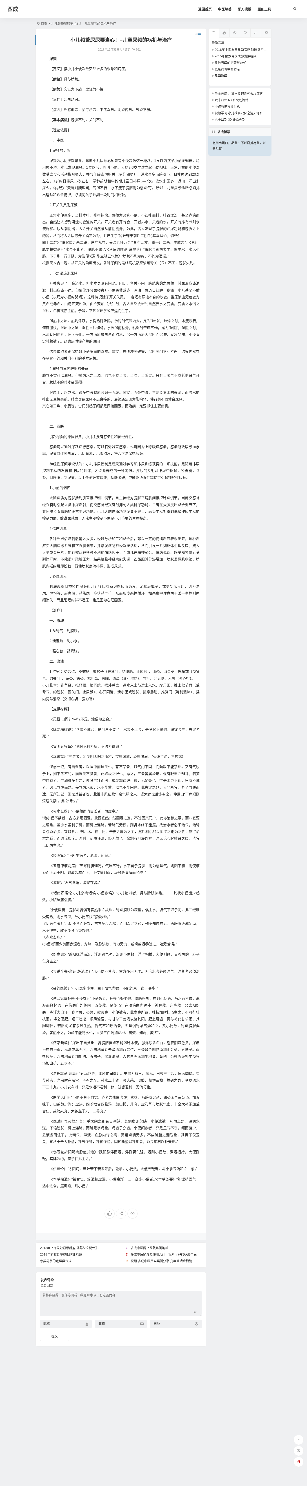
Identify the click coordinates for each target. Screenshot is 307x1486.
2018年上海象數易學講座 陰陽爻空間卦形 (69, 1248)
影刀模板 (244, 9)
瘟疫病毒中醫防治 (227, 69)
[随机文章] (255, 33)
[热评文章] (245, 33)
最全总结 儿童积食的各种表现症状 (239, 93)
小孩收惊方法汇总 (227, 106)
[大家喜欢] (224, 33)
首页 (44, 23)
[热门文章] (234, 33)
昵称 (46, 1323)
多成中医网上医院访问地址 (149, 1248)
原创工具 (264, 9)
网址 (157, 1323)
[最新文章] (214, 33)
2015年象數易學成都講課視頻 (61, 1254)
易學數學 (221, 76)
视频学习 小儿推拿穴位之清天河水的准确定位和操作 (251, 113)
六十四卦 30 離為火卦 (230, 119)
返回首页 (205, 9)
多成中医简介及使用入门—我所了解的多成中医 (164, 1254)
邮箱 (101, 1323)
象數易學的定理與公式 (55, 1261)
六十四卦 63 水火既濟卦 (231, 100)
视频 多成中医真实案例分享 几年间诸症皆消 (161, 1261)
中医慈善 (224, 9)
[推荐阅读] (266, 33)
